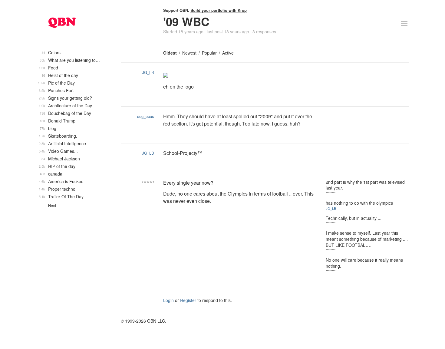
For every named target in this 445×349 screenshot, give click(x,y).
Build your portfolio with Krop (218, 10)
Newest (189, 53)
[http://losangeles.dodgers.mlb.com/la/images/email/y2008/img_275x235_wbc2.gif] (240, 75)
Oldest (170, 53)
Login (168, 300)
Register (188, 300)
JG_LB (148, 72)
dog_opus (145, 116)
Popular (209, 53)
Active (228, 53)
